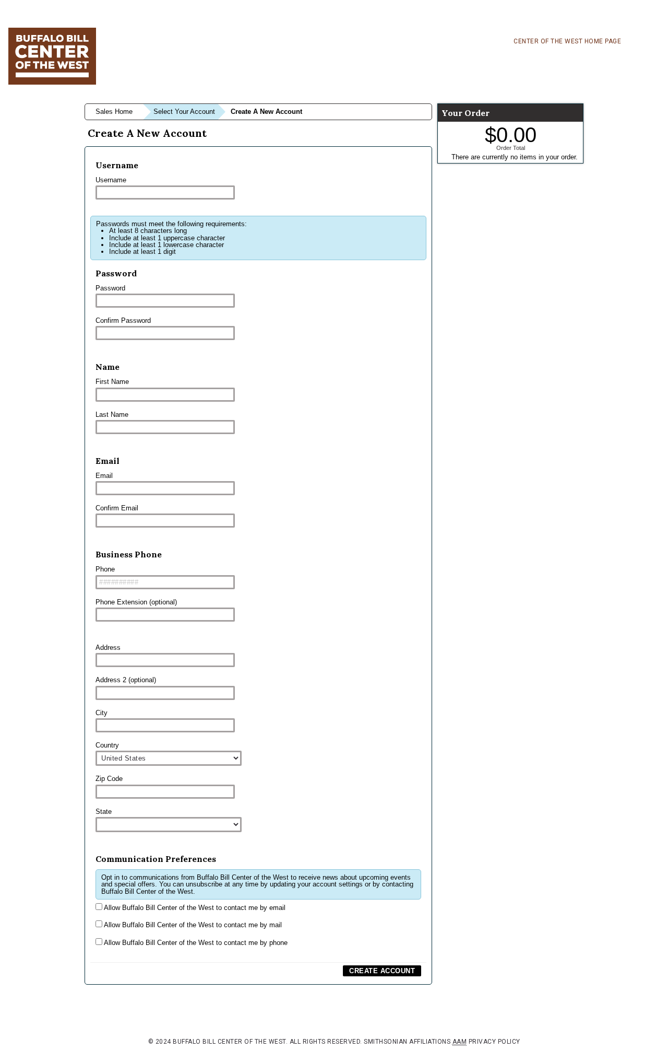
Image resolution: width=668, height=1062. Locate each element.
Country (107, 745)
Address (108, 647)
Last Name (112, 414)
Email (104, 476)
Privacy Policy (494, 1041)
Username (111, 180)
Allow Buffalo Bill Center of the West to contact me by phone (195, 943)
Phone (105, 569)
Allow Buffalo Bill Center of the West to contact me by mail (192, 925)
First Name (112, 382)
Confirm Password (123, 320)
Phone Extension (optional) (136, 602)
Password (110, 288)
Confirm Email (117, 508)
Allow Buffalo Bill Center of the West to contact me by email (193, 908)
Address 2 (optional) (126, 680)
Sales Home (114, 111)
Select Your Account (184, 111)
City (102, 713)
